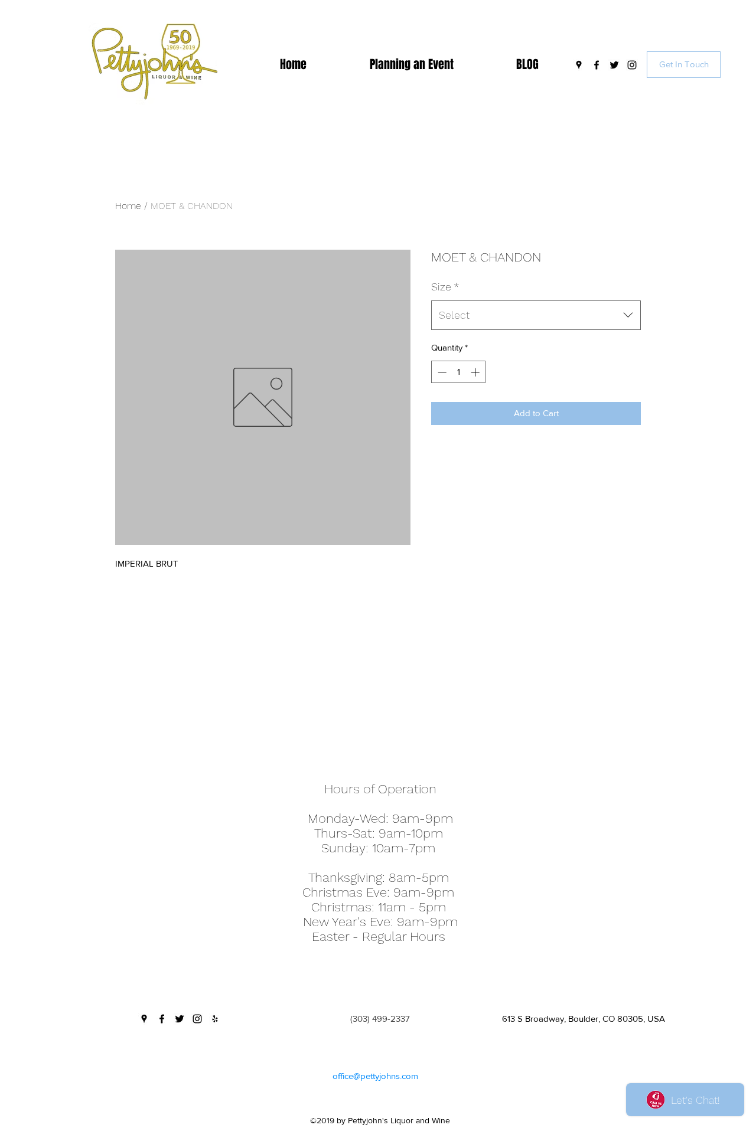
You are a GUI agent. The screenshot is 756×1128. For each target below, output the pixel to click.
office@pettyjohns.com (375, 1076)
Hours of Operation (380, 789)
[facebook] (596, 65)
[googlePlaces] (579, 65)
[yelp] (215, 1019)
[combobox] (536, 315)
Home (128, 205)
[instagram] (632, 65)
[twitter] (614, 65)
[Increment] (476, 372)
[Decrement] (441, 372)
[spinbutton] (458, 372)
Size (445, 286)
